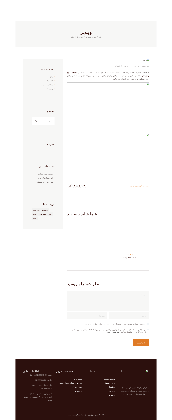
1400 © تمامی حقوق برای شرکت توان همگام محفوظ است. (86, 415)
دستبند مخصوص (47, 85)
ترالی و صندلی (109, 383)
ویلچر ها (80, 37)
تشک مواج (45, 210)
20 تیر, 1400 (137, 66)
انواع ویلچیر (138, 186)
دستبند (34, 214)
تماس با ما (79, 391)
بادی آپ (50, 77)
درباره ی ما (78, 379)
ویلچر (49, 214)
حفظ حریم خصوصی (112, 332)
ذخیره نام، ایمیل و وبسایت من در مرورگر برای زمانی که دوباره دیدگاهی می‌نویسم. (115, 324)
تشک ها (50, 81)
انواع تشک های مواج (45, 178)
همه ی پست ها (91, 37)
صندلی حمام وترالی (129, 257)
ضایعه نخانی (42, 214)
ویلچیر (132, 186)
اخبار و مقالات (77, 387)
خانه (100, 37)
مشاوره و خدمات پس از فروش (70, 383)
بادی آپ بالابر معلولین (45, 182)
